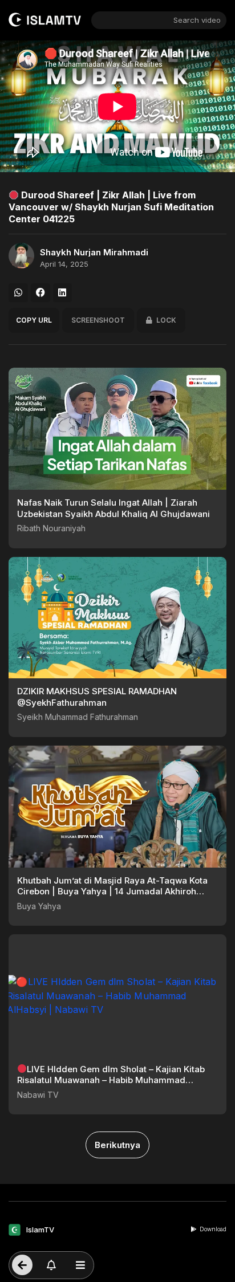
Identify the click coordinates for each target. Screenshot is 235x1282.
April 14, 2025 (64, 264)
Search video (197, 20)
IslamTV (40, 1229)
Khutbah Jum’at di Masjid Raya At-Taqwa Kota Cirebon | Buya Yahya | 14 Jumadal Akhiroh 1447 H (112, 891)
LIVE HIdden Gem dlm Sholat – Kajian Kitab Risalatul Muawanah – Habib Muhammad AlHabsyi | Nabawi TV (111, 1080)
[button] (18, 293)
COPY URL (34, 320)
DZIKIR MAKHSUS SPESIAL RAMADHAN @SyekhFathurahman (97, 697)
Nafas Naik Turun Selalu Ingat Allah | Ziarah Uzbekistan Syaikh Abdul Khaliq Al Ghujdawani (113, 508)
